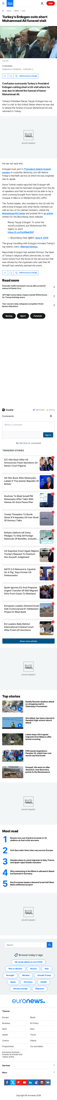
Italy (47, 969)
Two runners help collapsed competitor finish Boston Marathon (23, 305)
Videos (33, 1040)
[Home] (3, 11)
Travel (33, 1034)
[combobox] (28, 945)
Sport (23, 316)
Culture (5, 1040)
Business (6, 1023)
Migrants (39, 988)
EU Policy (34, 1023)
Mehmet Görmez (28, 246)
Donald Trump (44, 975)
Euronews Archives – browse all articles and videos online (12, 1054)
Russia (33, 969)
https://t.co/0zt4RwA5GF (21, 232)
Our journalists (36, 1046)
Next (32, 1029)
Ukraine (25, 975)
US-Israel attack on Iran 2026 (28, 962)
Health (44, 982)
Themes (6, 1011)
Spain (13, 982)
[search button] (49, 945)
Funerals (38, 316)
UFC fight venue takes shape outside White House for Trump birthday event (24, 296)
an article (48, 213)
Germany (28, 982)
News (9, 11)
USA (23, 11)
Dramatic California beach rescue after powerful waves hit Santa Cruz (24, 287)
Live (51, 3)
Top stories (11, 696)
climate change (20, 988)
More (4, 1072)
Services (6, 1065)
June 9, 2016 (41, 237)
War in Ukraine (15, 969)
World (16, 11)
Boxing (9, 316)
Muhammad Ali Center (13, 213)
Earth (4, 1029)
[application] (28, 42)
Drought (10, 975)
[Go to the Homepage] (10, 3)
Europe (5, 1017)
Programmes (8, 1046)
